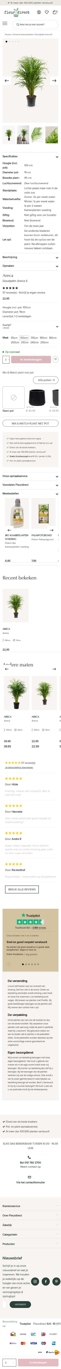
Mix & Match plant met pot (18, 372)
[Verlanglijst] (47, 12)
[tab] (30, 1207)
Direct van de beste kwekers (32, 2)
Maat (5, 338)
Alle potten (44, 380)
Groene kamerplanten (24, 34)
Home (8, 34)
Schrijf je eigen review (32, 293)
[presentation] (7, 80)
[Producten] (39, 12)
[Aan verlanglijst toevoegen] (55, 359)
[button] (6, 41)
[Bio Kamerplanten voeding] (17, 513)
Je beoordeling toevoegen (19, 767)
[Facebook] (46, 1281)
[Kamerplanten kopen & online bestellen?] (17, 12)
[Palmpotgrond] (43, 513)
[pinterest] (56, 1281)
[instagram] (35, 1281)
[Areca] (16, 605)
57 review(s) (10, 293)
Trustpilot (25, 1324)
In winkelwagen (38, 1362)
